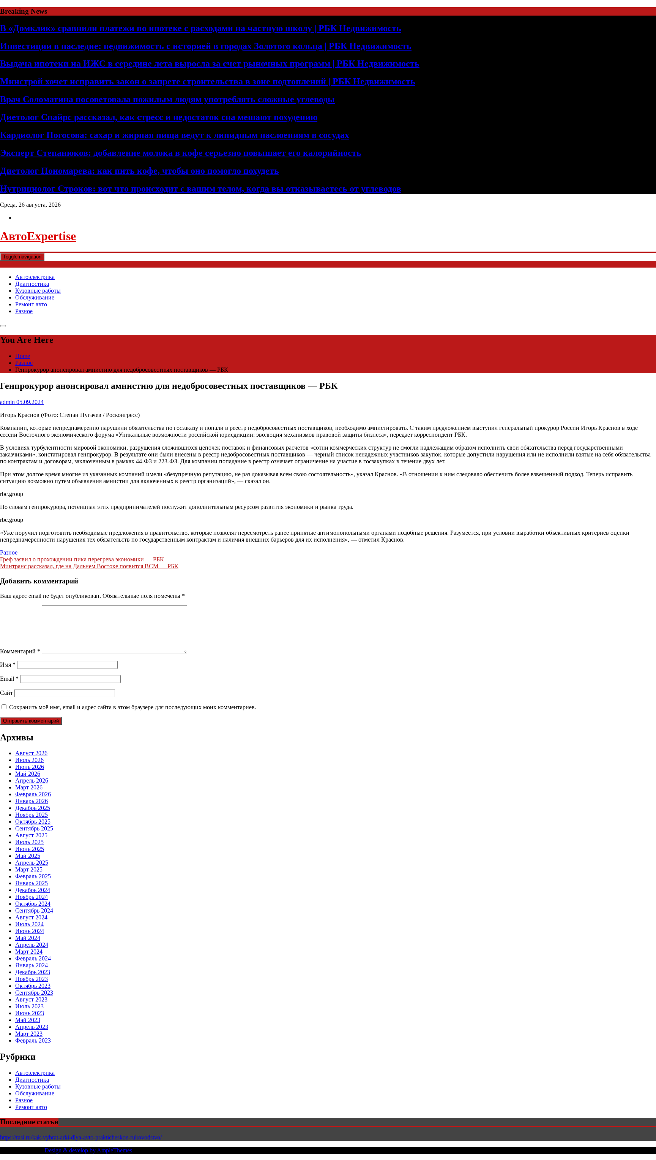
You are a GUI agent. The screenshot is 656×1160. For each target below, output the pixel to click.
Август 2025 (31, 835)
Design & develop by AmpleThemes (88, 1150)
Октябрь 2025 (32, 821)
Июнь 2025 (29, 849)
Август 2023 (31, 999)
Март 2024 (29, 951)
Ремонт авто (31, 304)
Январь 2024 (31, 965)
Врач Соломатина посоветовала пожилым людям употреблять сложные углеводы (167, 99)
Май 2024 (27, 938)
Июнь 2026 (29, 767)
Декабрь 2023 (32, 972)
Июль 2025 (29, 842)
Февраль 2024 (33, 958)
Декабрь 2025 (32, 808)
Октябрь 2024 (32, 903)
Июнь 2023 (29, 1013)
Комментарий (20, 651)
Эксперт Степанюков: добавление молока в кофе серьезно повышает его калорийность (180, 153)
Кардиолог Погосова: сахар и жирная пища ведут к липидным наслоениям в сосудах (174, 135)
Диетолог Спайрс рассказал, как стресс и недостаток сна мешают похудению (158, 117)
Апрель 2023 (31, 1027)
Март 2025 (29, 869)
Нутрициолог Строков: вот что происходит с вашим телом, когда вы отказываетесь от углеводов (200, 188)
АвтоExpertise (38, 236)
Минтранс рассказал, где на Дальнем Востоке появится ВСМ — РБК (89, 566)
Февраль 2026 (33, 794)
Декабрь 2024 (32, 890)
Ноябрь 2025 (31, 814)
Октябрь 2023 (32, 986)
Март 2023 (29, 1033)
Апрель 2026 (31, 780)
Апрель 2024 (31, 944)
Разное (24, 311)
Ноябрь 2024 (31, 897)
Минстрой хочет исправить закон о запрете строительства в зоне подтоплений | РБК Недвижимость (207, 81)
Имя (8, 664)
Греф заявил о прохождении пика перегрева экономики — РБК (82, 559)
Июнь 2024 (29, 931)
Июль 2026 (29, 760)
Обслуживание (34, 297)
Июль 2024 (29, 924)
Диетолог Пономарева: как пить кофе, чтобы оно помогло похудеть (139, 171)
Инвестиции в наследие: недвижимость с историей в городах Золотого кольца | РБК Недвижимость (206, 46)
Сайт (6, 692)
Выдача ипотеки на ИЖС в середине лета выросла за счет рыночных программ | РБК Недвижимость (209, 63)
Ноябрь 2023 (31, 979)
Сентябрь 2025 (34, 828)
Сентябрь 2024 (34, 910)
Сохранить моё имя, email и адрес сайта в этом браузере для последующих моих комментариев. (132, 707)
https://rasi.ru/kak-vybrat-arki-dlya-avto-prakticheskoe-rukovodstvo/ (81, 1137)
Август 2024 (31, 917)
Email (9, 678)
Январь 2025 (31, 883)
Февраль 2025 (33, 876)
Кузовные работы (38, 290)
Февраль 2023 (33, 1040)
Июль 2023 (29, 1006)
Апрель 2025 (31, 862)
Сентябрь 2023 (34, 992)
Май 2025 (27, 856)
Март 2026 (29, 787)
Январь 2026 (31, 801)
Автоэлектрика (35, 277)
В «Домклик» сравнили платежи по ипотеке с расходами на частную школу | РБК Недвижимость (200, 28)
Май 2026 (27, 773)
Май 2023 (27, 1020)
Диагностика (32, 283)
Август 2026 (31, 753)
